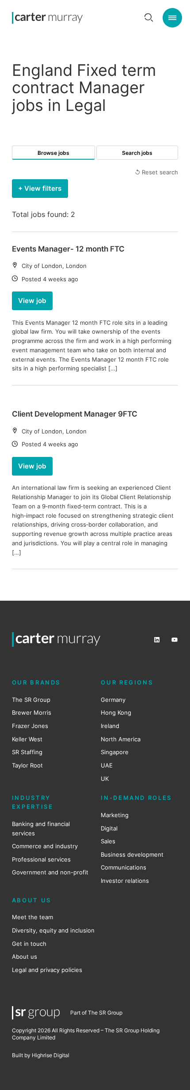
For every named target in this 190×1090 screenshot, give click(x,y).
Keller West (27, 739)
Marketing (115, 814)
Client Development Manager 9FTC (74, 413)
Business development (132, 854)
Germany (113, 699)
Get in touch (29, 943)
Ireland (110, 725)
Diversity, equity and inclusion (53, 930)
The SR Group (31, 699)
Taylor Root (27, 765)
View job (32, 301)
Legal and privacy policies (47, 969)
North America (121, 739)
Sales (108, 841)
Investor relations (125, 880)
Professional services (41, 859)
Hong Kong (116, 712)
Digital (109, 828)
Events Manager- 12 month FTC (68, 248)
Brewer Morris (31, 712)
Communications (123, 867)
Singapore (115, 752)
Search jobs (137, 153)
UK (105, 778)
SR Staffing (27, 752)
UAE (107, 765)
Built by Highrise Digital (40, 1055)
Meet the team (32, 917)
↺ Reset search (156, 172)
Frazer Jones (30, 725)
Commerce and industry (45, 846)
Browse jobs (53, 153)
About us (24, 956)
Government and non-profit (50, 872)
